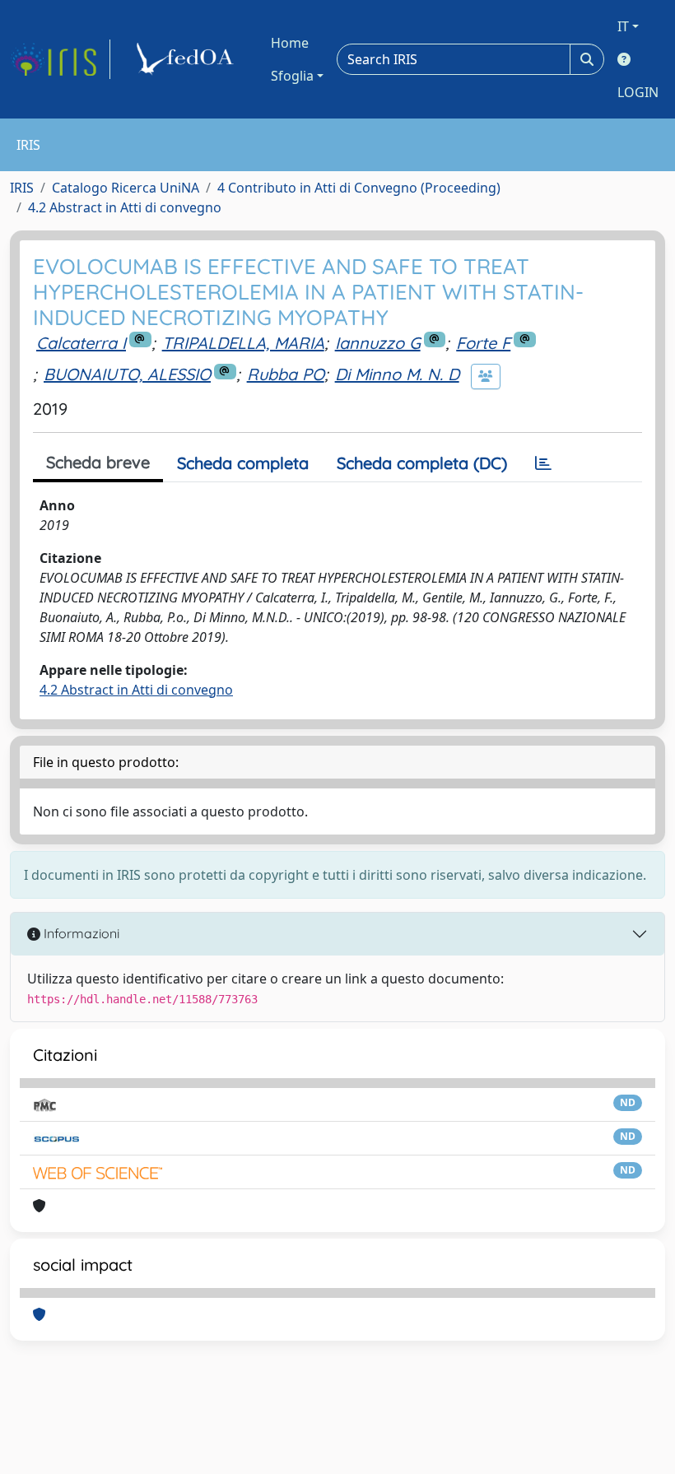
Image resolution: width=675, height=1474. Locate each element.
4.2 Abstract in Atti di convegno (124, 207)
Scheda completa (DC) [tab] (422, 463)
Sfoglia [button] (292, 76)
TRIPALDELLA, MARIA (243, 342)
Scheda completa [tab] (243, 463)
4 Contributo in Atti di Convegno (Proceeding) (358, 188)
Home (290, 43)
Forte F (483, 342)
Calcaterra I (81, 342)
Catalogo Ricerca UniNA (125, 188)
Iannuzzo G (378, 342)
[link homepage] (60, 59)
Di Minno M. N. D (397, 374)
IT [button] (623, 26)
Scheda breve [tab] (98, 462)
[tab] (543, 463)
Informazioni (79, 933)
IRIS (22, 188)
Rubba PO (285, 374)
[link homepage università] (187, 59)
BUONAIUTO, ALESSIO (127, 374)
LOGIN (638, 92)
